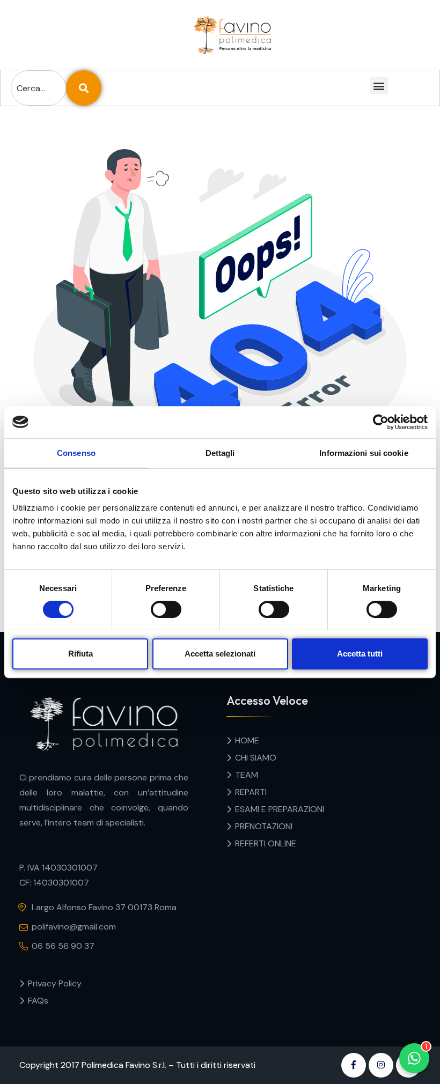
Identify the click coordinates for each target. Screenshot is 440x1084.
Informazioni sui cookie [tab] (363, 453)
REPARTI (251, 792)
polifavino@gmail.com (74, 926)
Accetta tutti (360, 653)
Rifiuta (80, 653)
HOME (247, 740)
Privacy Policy (55, 983)
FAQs (38, 1000)
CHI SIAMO (255, 757)
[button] (378, 85)
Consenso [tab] (76, 453)
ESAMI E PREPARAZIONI (279, 809)
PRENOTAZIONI (263, 826)
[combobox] (38, 88)
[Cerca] (83, 88)
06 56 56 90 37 (63, 946)
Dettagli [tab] (220, 453)
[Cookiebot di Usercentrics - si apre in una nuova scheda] (381, 422)
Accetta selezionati (220, 653)
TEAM (246, 774)
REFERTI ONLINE (265, 843)
